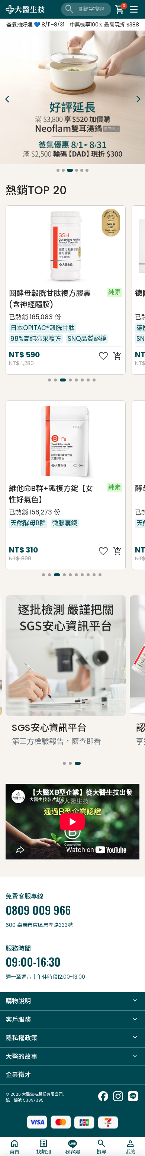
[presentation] (6, 99)
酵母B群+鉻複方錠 (40, 488)
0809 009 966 (38, 910)
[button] (58, 170)
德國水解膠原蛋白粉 (42, 293)
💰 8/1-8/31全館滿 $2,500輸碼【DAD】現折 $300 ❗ (72, 24)
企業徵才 (18, 1074)
